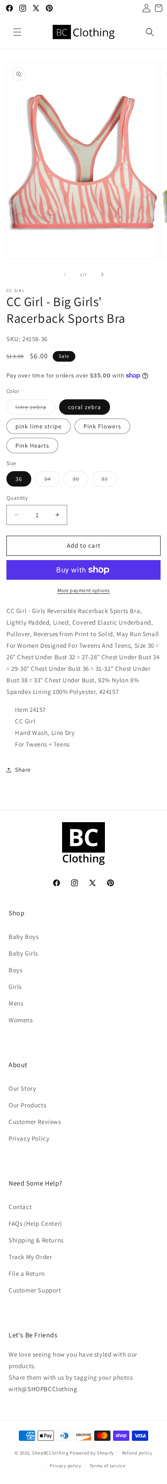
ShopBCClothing (50, 1452)
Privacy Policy (29, 1138)
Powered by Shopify (92, 1452)
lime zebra (35, 409)
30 (80, 481)
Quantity (17, 498)
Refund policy (137, 1453)
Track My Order (30, 1257)
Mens (16, 1003)
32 (109, 481)
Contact (20, 1207)
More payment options (83, 590)
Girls (15, 986)
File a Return (27, 1273)
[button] (17, 32)
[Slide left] (64, 274)
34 (52, 481)
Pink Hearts (32, 445)
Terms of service (107, 1466)
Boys (15, 970)
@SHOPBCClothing (49, 1389)
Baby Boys (24, 936)
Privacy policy (65, 1466)
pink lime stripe (38, 426)
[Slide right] (102, 274)
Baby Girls (23, 953)
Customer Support (35, 1290)
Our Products (27, 1105)
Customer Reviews (35, 1122)
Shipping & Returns (36, 1240)
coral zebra (84, 407)
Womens (21, 1020)
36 (18, 479)
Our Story (22, 1088)
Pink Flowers (102, 426)
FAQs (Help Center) (35, 1223)
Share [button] (23, 769)
